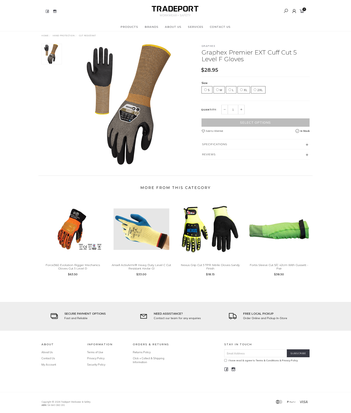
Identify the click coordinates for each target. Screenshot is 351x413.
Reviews (209, 154)
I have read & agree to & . (263, 360)
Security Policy (96, 364)
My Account (48, 364)
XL (245, 90)
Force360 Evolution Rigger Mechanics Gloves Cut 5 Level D (73, 266)
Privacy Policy (96, 358)
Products (129, 26)
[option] (131, 104)
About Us (173, 26)
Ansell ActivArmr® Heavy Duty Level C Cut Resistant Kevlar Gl (141, 266)
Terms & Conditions (267, 360)
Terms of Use (95, 352)
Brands (151, 26)
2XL (259, 90)
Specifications (214, 144)
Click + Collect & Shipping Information (148, 360)
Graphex (209, 45)
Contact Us (220, 26)
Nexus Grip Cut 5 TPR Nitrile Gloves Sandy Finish (210, 266)
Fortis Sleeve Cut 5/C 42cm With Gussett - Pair (279, 266)
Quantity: (209, 109)
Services (195, 26)
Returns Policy (142, 352)
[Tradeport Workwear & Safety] (175, 11)
